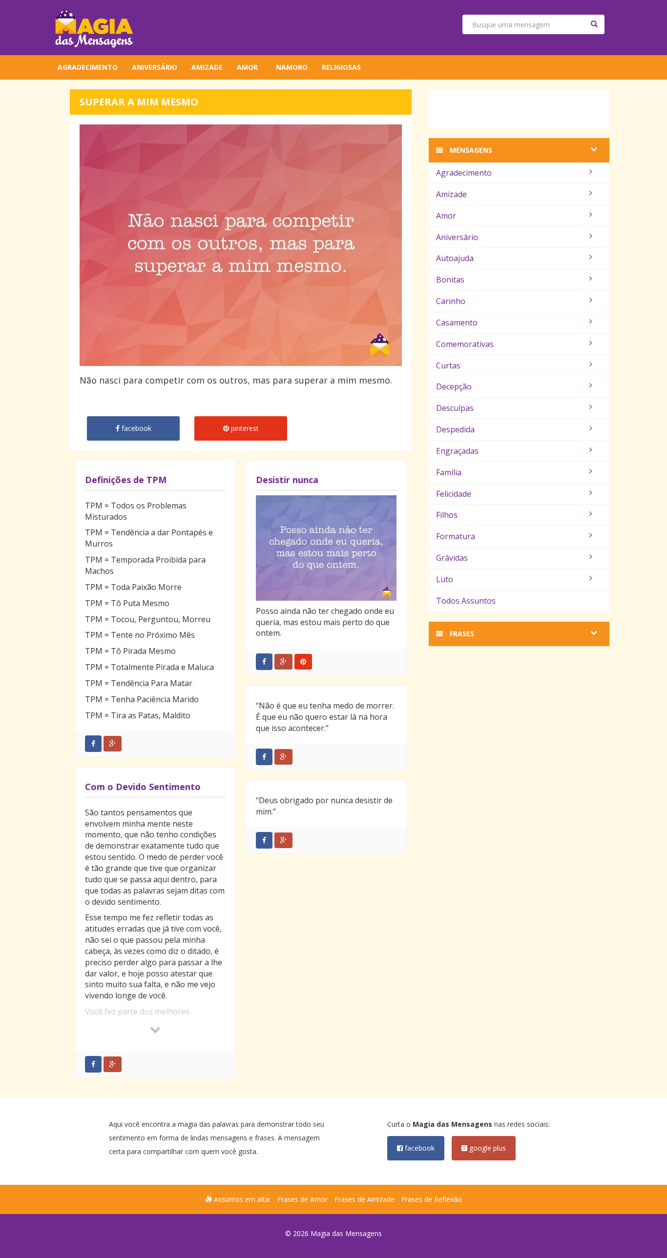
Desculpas (455, 408)
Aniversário (154, 67)
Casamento (457, 322)
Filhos (447, 514)
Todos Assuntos (466, 600)
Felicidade (453, 493)
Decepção (454, 386)
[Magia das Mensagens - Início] (94, 27)
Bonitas (450, 279)
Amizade (207, 67)
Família (448, 472)
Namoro (292, 67)
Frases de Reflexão (431, 1199)
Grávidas (452, 557)
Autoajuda (455, 258)
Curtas (448, 365)
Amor (247, 67)
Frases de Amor (302, 1199)
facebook (419, 1148)
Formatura (455, 536)
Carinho (450, 301)
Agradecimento (88, 67)
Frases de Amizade (364, 1199)
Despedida (455, 429)
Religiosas (341, 67)
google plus (486, 1148)
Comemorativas (465, 344)
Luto (444, 579)
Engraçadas (457, 451)
